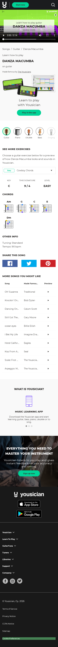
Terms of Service (9, 609)
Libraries (6, 559)
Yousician (6, 532)
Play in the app (29, 113)
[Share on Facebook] (10, 263)
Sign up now (29, 473)
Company (6, 573)
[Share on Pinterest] (48, 263)
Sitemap (6, 631)
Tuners (5, 553)
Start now (20, 5)
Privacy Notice (8, 616)
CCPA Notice (8, 624)
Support (6, 566)
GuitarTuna (7, 546)
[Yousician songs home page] (4, 5)
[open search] (53, 4)
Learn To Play (8, 539)
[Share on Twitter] (29, 263)
